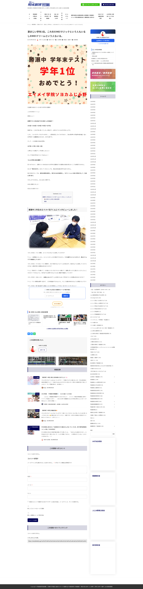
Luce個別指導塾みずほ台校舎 (97, 295)
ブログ (91, 336)
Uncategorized (94, 297)
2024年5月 (92, 175)
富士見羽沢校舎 (94, 374)
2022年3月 (92, 247)
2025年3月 (92, 148)
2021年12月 (93, 255)
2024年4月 (92, 178)
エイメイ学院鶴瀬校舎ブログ (97, 314)
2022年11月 (93, 225)
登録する (66, 296)
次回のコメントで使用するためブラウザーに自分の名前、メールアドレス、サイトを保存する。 (54, 502)
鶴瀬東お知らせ (94, 423)
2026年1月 (92, 120)
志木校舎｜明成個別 (95, 376)
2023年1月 (92, 219)
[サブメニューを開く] (114, 377)
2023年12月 (93, 189)
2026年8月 (92, 101)
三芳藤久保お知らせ (95, 341)
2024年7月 (92, 170)
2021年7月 (92, 269)
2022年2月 (92, 249)
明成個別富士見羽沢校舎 (96, 393)
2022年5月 (92, 241)
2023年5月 (92, 208)
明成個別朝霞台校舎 (95, 398)
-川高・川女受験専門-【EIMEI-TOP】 (99, 289)
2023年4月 (92, 211)
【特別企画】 (94, 56)
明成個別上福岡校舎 (95, 387)
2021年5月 (92, 274)
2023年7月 (92, 203)
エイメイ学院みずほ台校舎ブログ (98, 306)
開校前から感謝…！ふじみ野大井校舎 (100, 61)
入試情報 (59, 39)
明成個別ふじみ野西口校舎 (96, 382)
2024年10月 (93, 162)
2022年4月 (92, 244)
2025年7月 (92, 137)
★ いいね (57, 303)
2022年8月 (92, 233)
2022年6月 (92, 239)
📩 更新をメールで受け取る (103, 40)
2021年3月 (92, 280)
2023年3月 (92, 214)
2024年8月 (92, 167)
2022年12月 (93, 222)
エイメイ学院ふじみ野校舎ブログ (98, 303)
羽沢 (91, 420)
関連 (45, 201)
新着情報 (76, 39)
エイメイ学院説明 (94, 311)
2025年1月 (92, 153)
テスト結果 (93, 322)
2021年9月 (92, 263)
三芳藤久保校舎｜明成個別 (96, 344)
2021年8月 (92, 266)
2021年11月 (93, 258)
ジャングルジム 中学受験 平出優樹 (99, 319)
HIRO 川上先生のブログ (103, 37)
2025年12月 (93, 123)
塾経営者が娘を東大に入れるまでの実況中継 (100, 366)
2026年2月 (92, 118)
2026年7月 (92, 104)
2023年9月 (92, 197)
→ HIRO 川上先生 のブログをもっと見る (57, 328)
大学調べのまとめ (94, 368)
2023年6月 (92, 206)
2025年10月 (93, 129)
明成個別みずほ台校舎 (95, 385)
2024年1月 (92, 186)
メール (30, 485)
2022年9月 (92, 230)
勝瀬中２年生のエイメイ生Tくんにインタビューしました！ (57, 197)
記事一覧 (42, 350)
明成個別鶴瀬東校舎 (95, 404)
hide (60, 193)
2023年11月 (93, 192)
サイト (29, 493)
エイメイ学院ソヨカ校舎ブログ (97, 300)
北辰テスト (93, 360)
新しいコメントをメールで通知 (36, 508)
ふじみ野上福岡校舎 (95, 330)
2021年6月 (92, 271)
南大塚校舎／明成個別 (95, 363)
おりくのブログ (94, 317)
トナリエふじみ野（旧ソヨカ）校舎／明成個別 (101, 328)
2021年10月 (93, 260)
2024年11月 (93, 159)
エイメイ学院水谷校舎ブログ (97, 308)
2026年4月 (92, 112)
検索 (91, 430)
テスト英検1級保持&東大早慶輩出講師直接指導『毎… (102, 63)
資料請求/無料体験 (109, 4)
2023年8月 (92, 200)
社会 (91, 418)
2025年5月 (92, 142)
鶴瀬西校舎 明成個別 (95, 426)
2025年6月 (92, 140)
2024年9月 (92, 164)
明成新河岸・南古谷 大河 (96, 407)
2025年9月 (92, 131)
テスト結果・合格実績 (95, 325)
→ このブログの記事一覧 (103, 43)
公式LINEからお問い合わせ (91, 4)
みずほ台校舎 (93, 339)
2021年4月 (92, 277)
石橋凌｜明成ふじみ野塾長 (96, 415)
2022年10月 (93, 228)
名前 (29, 476)
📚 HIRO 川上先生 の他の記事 (51, 199)
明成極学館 (93, 409)
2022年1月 (92, 252)
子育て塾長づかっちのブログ (97, 371)
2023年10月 (93, 195)
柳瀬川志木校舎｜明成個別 (96, 412)
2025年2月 (92, 151)
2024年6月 (92, 173)
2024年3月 (92, 181)
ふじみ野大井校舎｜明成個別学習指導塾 (99, 333)
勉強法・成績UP (67, 39)
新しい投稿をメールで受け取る (36, 515)
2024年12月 (93, 156)
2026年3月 (92, 115)
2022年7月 (92, 236)
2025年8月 (92, 134)
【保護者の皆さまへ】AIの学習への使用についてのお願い (102, 53)
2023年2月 (92, 217)
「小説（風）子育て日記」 (96, 292)
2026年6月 (92, 107)
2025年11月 (93, 126)
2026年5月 (92, 109)
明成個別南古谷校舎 (95, 390)
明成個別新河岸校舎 (95, 396)
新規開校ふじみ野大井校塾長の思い (99, 58)
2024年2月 (92, 184)
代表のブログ (51, 39)
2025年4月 (92, 145)
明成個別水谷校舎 (94, 401)
